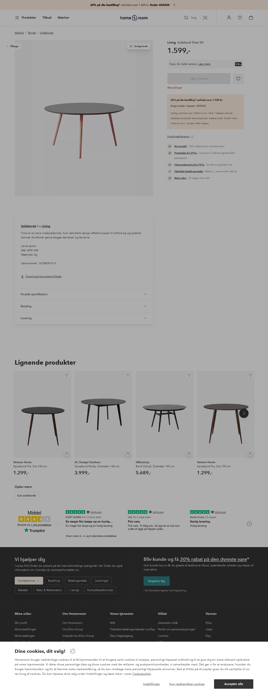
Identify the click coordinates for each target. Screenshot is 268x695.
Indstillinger (151, 684)
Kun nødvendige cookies (187, 684)
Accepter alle (233, 684)
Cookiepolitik (141, 674)
